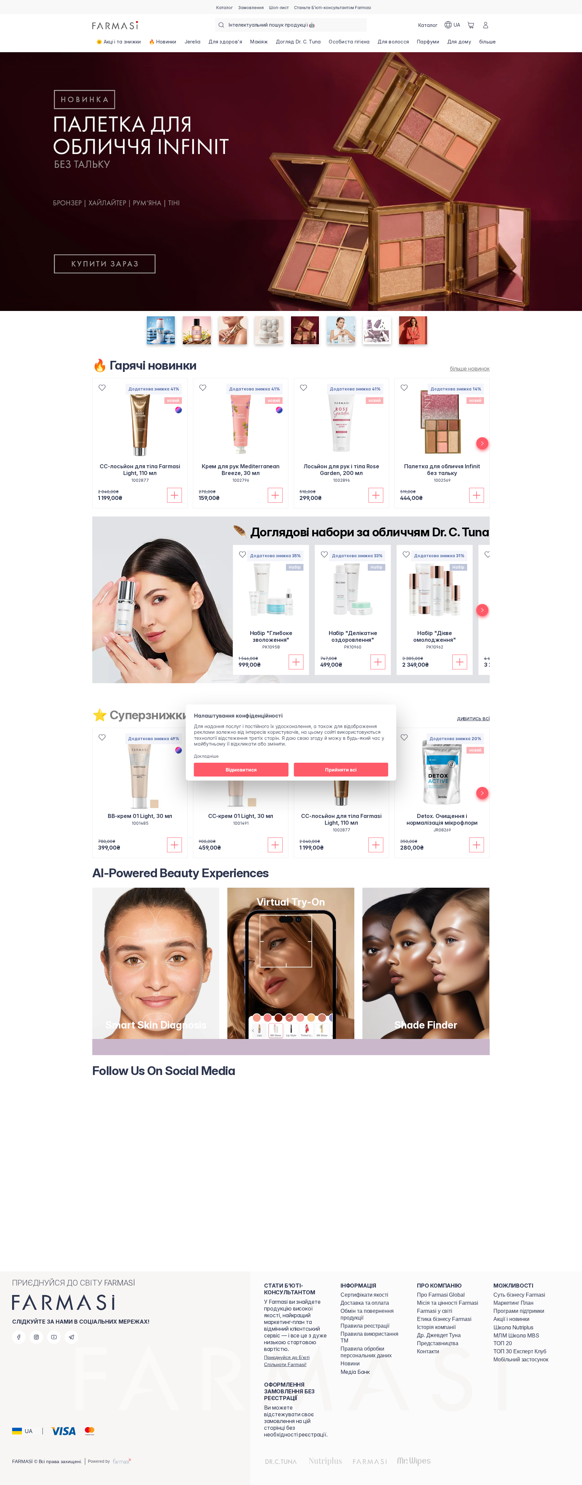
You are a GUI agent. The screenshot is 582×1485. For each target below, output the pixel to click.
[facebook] (19, 1337)
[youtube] (54, 1337)
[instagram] (36, 1337)
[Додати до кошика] (174, 495)
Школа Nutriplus (513, 1327)
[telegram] (71, 1337)
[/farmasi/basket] (471, 25)
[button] (26, 1431)
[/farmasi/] (115, 25)
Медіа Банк (355, 1371)
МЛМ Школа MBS (516, 1335)
